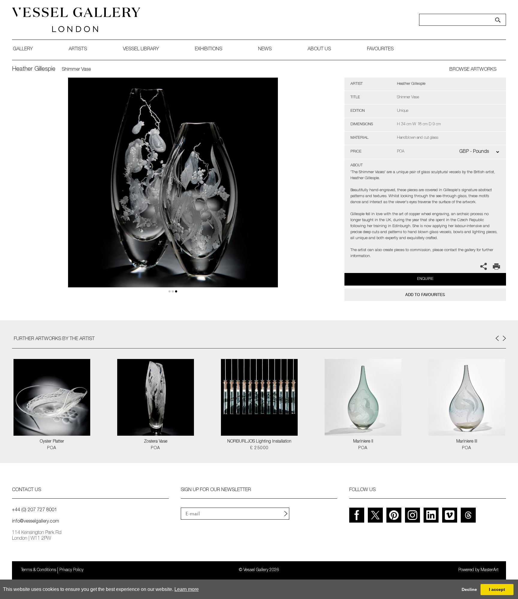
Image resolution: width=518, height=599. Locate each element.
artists (78, 49)
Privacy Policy (71, 570)
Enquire (425, 279)
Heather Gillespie (33, 70)
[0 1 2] (173, 189)
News (265, 49)
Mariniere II (363, 442)
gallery (23, 49)
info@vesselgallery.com (35, 521)
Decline (469, 589)
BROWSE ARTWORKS (472, 69)
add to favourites (425, 294)
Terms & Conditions (38, 570)
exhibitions (208, 49)
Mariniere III (466, 442)
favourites (380, 49)
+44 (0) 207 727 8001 (34, 510)
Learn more (186, 589)
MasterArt (490, 570)
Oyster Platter (52, 442)
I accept (497, 589)
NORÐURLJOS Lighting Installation (259, 442)
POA (51, 448)
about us (319, 49)
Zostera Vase (155, 442)
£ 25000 (259, 448)
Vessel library (141, 49)
